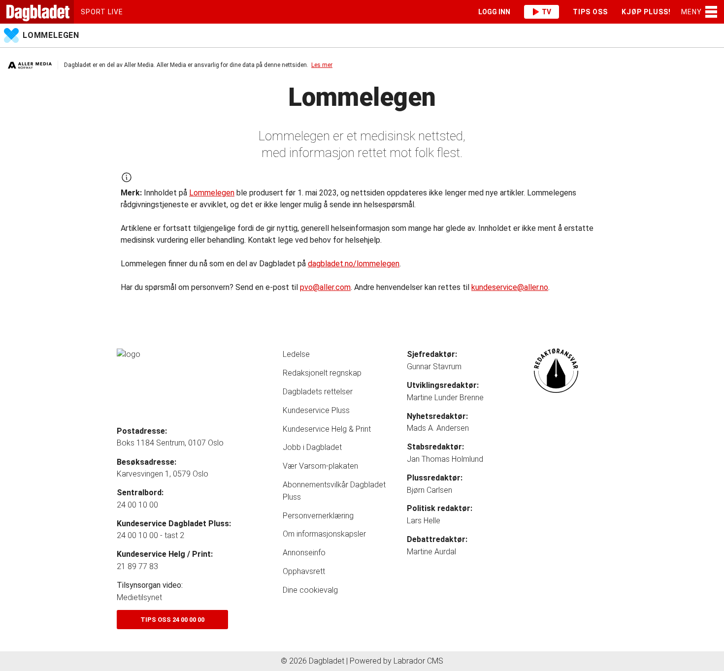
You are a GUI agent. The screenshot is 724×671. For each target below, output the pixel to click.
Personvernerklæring (318, 515)
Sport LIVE (102, 12)
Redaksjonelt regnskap (322, 373)
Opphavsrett (304, 571)
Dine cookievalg (310, 590)
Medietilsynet (139, 597)
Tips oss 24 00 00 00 (172, 619)
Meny (691, 12)
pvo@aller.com (325, 287)
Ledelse (296, 354)
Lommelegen (51, 35)
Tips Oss (590, 12)
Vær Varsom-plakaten (320, 466)
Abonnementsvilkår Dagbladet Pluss (334, 491)
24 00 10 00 (137, 505)
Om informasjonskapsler (324, 534)
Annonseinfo (304, 552)
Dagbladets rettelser (318, 391)
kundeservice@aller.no (509, 287)
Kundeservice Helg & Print (327, 429)
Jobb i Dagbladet (312, 447)
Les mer (321, 65)
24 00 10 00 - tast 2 (150, 535)
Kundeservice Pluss (316, 410)
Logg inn (494, 12)
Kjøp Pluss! (646, 12)
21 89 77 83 (137, 566)
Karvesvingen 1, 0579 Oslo (162, 474)
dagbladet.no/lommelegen (353, 263)
